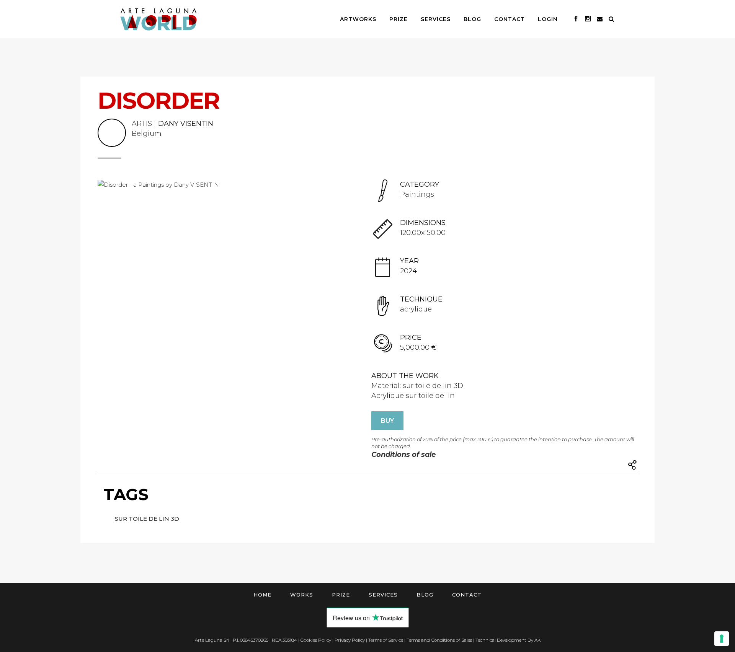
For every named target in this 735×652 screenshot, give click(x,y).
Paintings (417, 194)
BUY (387, 420)
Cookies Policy (316, 640)
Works (301, 595)
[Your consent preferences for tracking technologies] (721, 638)
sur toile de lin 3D (147, 518)
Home (262, 595)
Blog (424, 595)
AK (537, 640)
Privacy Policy (350, 640)
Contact (467, 595)
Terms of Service (385, 640)
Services (383, 595)
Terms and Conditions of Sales (439, 640)
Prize (341, 595)
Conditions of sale (403, 454)
